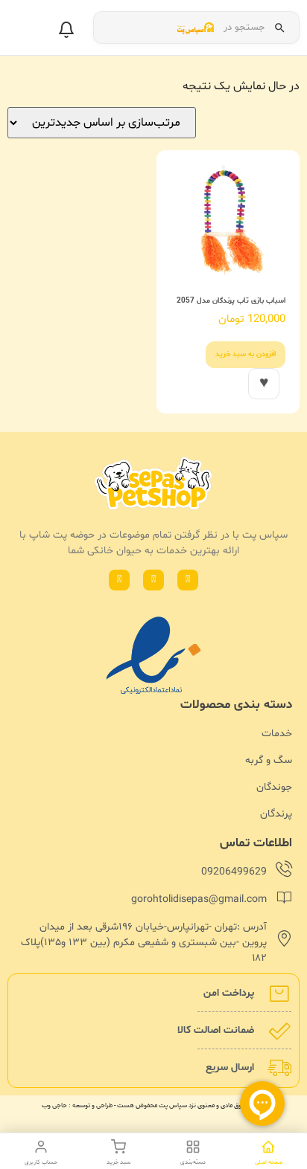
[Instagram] (153, 580)
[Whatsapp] (187, 580)
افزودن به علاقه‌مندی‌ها (263, 383)
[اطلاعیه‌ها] (66, 30)
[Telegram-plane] (119, 580)
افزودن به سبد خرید (245, 354)
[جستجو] (279, 27)
